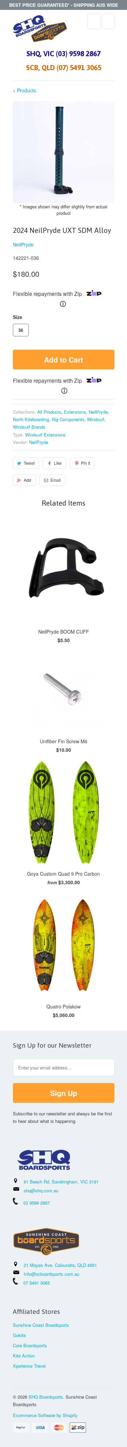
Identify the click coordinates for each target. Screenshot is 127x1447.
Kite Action (24, 1355)
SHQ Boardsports (45, 1397)
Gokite (19, 1335)
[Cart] (108, 21)
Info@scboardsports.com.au (51, 1274)
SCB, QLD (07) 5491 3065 (63, 67)
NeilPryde (23, 244)
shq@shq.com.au (41, 1190)
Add (27, 480)
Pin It (85, 463)
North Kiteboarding (31, 419)
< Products (24, 90)
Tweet (29, 463)
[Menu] (94, 21)
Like (58, 463)
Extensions (75, 412)
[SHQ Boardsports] (40, 30)
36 (20, 330)
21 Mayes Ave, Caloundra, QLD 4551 (60, 1265)
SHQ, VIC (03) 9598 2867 (63, 53)
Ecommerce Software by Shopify (45, 1415)
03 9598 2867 (36, 1202)
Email (55, 480)
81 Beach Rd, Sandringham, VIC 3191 (61, 1181)
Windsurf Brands (29, 427)
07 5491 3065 (34, 1282)
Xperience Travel (29, 1366)
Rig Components (68, 419)
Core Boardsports (30, 1345)
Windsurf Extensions (45, 434)
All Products (49, 412)
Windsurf (95, 419)
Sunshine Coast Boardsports (41, 1325)
